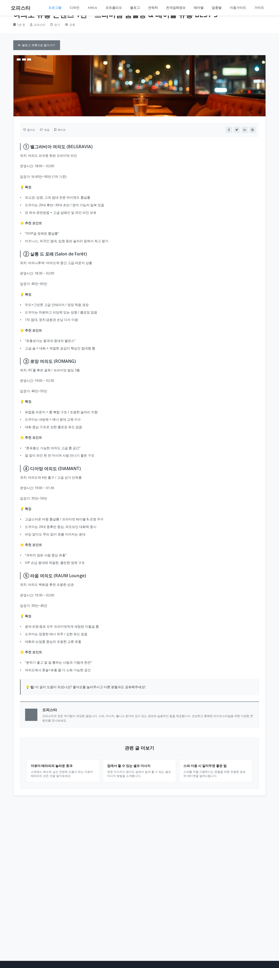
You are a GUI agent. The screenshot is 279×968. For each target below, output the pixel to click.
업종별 (217, 7)
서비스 (92, 7)
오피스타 (20, 7)
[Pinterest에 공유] (252, 130)
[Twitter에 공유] (236, 130)
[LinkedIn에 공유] (244, 130)
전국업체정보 (176, 7)
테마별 (199, 7)
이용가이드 (238, 7)
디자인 (74, 7)
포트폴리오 (114, 7)
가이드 (259, 7)
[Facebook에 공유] (229, 130)
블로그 (135, 7)
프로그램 (54, 7)
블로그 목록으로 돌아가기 (38, 45)
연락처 (153, 7)
